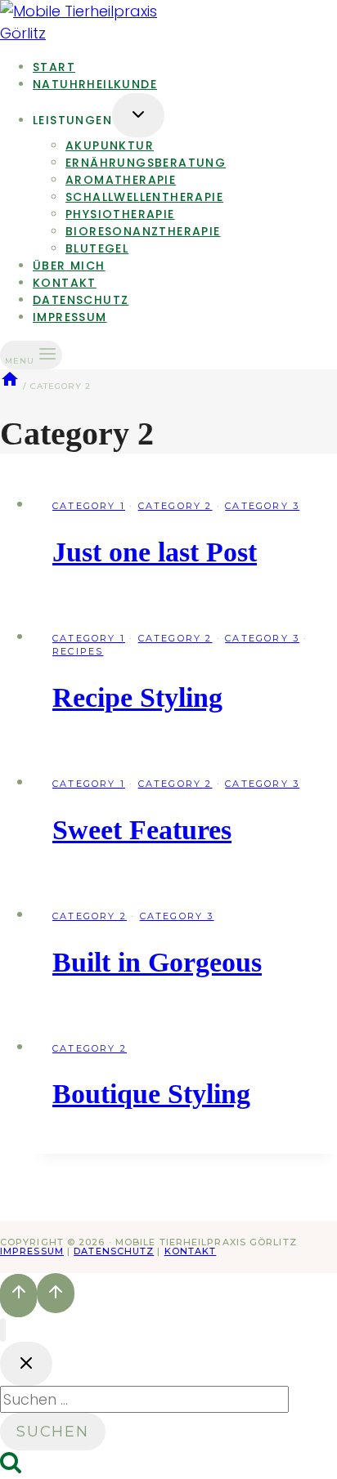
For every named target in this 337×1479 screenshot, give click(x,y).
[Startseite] (10, 386)
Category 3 (262, 506)
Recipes (77, 651)
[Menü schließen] (3, 1330)
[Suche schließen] (26, 1364)
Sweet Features (141, 830)
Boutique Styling (151, 1094)
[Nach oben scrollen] (18, 1295)
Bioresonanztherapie (143, 231)
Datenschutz (114, 1251)
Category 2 (175, 506)
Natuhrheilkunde (95, 84)
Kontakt (190, 1251)
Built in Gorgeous (157, 962)
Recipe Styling (137, 697)
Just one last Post (154, 552)
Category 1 (88, 506)
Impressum (70, 317)
